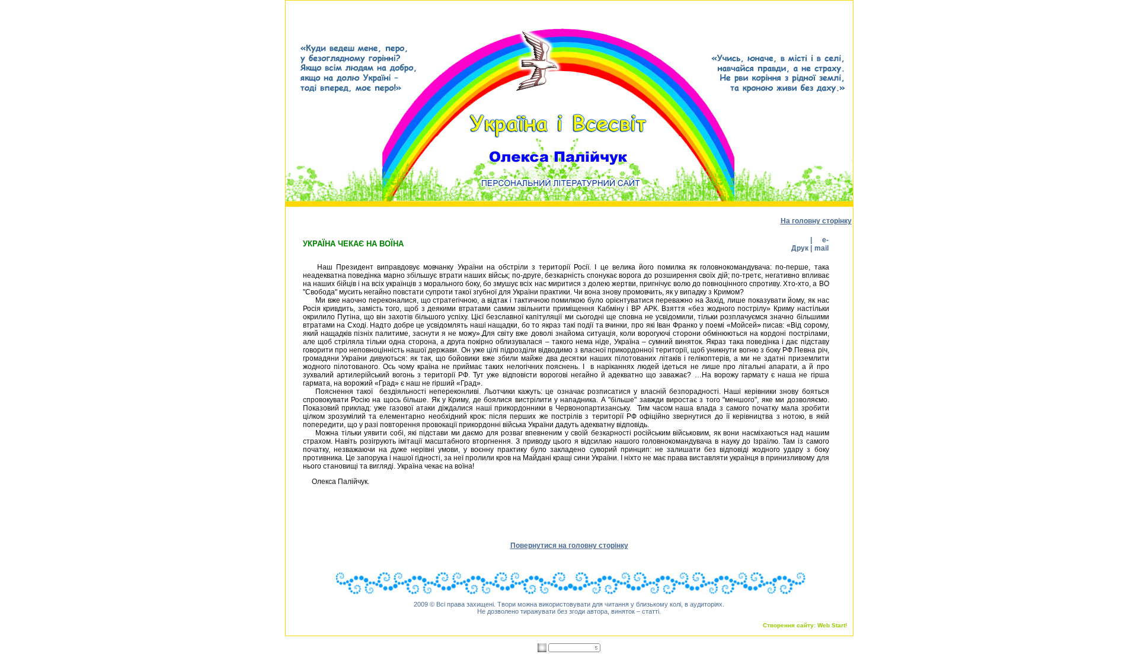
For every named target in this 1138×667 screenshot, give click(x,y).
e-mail (821, 244)
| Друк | (800, 244)
